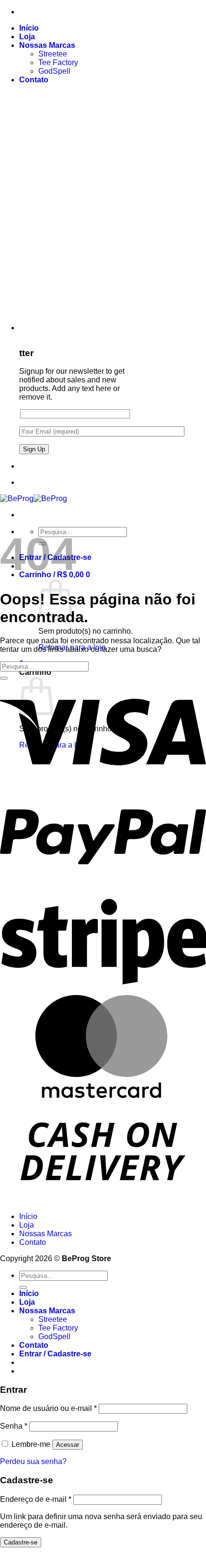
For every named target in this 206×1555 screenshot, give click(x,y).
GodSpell (54, 71)
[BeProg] (33, 498)
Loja (27, 37)
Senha (13, 1426)
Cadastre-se (20, 1542)
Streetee (52, 54)
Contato (33, 80)
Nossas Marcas (47, 45)
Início (29, 28)
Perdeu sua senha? (33, 1461)
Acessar (67, 1444)
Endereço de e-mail (35, 1499)
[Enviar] (4, 678)
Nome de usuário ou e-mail (48, 1408)
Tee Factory (58, 62)
